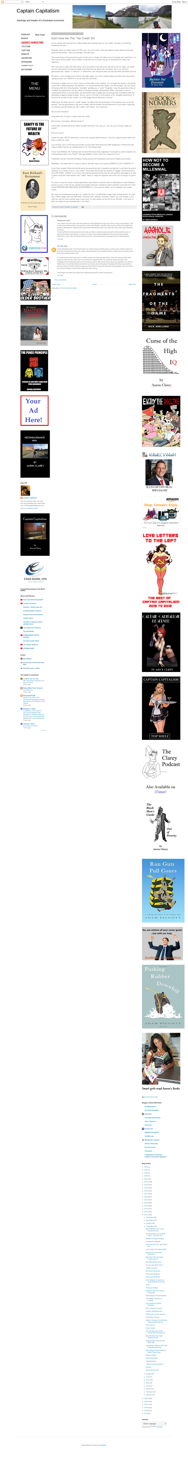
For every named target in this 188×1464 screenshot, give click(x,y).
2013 (146, 1206)
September (150, 1226)
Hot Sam (60, 246)
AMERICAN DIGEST (152, 1132)
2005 (146, 1410)
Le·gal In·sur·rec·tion (30, 679)
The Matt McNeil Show (153, 1262)
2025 (146, 1170)
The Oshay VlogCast (30, 645)
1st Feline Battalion (152, 1110)
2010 (146, 1215)
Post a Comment (60, 280)
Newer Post (56, 284)
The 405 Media (28, 631)
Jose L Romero (150, 1121)
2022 (146, 1179)
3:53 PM (60, 239)
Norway (148, 1367)
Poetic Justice (150, 1328)
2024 (146, 1173)
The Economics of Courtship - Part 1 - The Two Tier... (156, 1234)
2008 (146, 1402)
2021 (146, 1182)
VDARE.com (149, 1136)
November (150, 1220)
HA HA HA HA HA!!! (152, 1370)
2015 (146, 1200)
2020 (146, 1185)
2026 (146, 1167)
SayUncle (148, 1114)
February (149, 1392)
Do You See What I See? (154, 1265)
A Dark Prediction (152, 1358)
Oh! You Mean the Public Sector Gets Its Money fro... (156, 1332)
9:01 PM (60, 275)
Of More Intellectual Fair (154, 1311)
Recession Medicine (153, 1271)
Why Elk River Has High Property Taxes (154, 1337)
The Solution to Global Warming (153, 1304)
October (149, 1223)
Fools (148, 1285)
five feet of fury (150, 1147)
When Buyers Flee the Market (156, 1296)
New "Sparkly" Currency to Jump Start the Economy (155, 1281)
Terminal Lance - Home (31, 668)
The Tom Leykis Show (31, 641)
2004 (146, 1413)
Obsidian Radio (28, 648)
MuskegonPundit (29, 696)
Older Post (132, 284)
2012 (146, 1209)
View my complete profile (29, 508)
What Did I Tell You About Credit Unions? (154, 1258)
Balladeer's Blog (29, 709)
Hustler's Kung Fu (29, 603)
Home (94, 284)
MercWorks (27, 659)
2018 (146, 1191)
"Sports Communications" (154, 1364)
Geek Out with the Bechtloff (33, 600)
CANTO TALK (28, 618)
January (149, 1395)
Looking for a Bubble (153, 1241)
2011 (146, 1212)
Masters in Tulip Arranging (155, 1239)
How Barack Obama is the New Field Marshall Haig (156, 1346)
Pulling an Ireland (152, 1288)
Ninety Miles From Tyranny (33, 688)
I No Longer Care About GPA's (156, 1249)
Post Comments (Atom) (69, 288)
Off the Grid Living (151, 1144)
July (147, 1377)
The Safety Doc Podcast (32, 628)
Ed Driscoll (149, 1129)
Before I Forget (151, 1355)
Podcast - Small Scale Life (32, 607)
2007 (146, 1404)
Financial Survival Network (33, 614)
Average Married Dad (152, 1118)
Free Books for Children (30, 726)
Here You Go (150, 1325)
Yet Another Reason (153, 1317)
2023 (146, 1176)
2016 (146, 1197)
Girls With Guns (28, 690)
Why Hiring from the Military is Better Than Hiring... (156, 1351)
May (147, 1383)
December (150, 1217)
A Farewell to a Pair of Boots (155, 1314)
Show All (43, 730)
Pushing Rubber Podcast (32, 611)
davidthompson (150, 1106)
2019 (146, 1188)
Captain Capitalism (38, 11)
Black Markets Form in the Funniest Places (155, 1230)
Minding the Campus (152, 1140)
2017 (146, 1194)
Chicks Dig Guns (151, 1268)
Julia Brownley (151, 1361)
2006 (146, 1408)
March (148, 1389)
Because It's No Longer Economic (154, 1253)
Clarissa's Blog (28, 724)
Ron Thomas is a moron (154, 1308)
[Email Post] (82, 207)
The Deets (148, 1151)
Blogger (103, 1445)
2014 (146, 1203)
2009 (146, 1398)
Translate (159, 1427)
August (148, 1374)
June (148, 1380)
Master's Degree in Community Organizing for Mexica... (156, 1321)
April (148, 1386)
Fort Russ (148, 1125)
